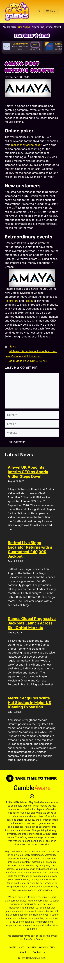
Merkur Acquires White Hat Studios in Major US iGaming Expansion (29, 702)
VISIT (35, 45)
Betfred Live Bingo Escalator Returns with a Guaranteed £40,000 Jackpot (30, 549)
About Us (24, 952)
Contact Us (39, 952)
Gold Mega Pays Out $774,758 (28, 360)
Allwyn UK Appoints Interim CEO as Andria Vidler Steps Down (28, 472)
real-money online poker (26, 144)
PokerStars (11, 300)
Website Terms (47, 947)
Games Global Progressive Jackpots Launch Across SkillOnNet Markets (32, 623)
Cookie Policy (16, 947)
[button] (39, 11)
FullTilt (28, 300)
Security (31, 947)
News (27, 27)
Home (19, 27)
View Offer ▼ (35, 49)
